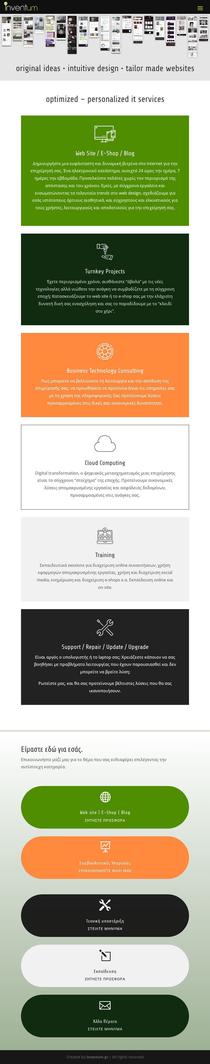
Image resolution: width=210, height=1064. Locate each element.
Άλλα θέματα (105, 1021)
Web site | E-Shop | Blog (105, 812)
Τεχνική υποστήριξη (105, 921)
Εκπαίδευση (105, 971)
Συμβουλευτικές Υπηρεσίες (105, 863)
